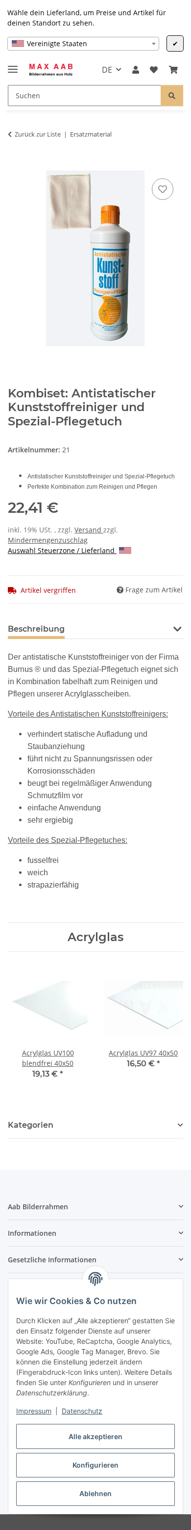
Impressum (33, 1411)
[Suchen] (172, 95)
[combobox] (83, 44)
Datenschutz (82, 1411)
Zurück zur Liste (38, 134)
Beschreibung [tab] (36, 629)
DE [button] (107, 69)
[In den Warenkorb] (16, 165)
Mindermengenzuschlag (48, 540)
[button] (135, 70)
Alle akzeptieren (95, 1436)
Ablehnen (95, 1493)
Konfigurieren (95, 1465)
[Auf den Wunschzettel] (162, 189)
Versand (88, 529)
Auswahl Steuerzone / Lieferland (62, 550)
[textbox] (83, 43)
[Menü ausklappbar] (13, 65)
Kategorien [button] (30, 1125)
